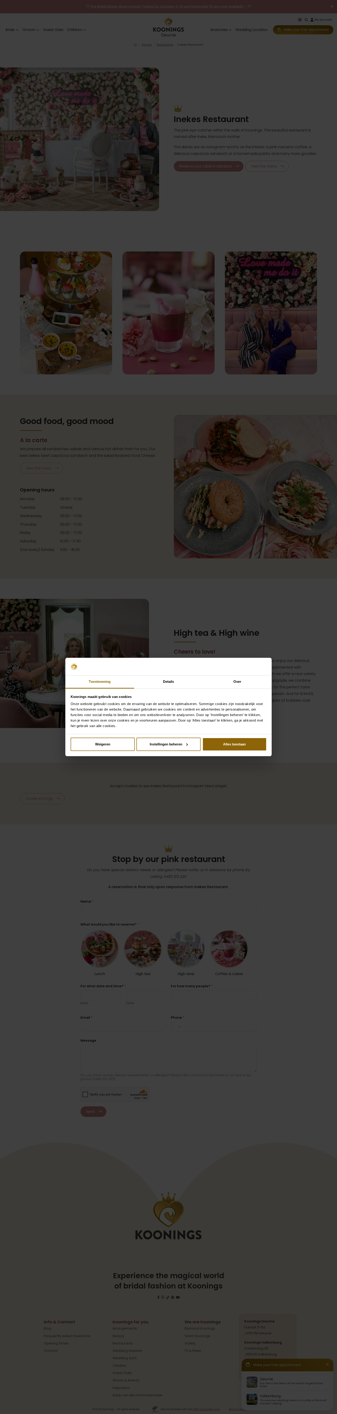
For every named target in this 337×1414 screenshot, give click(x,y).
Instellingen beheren (166, 744)
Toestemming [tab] (99, 681)
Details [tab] (168, 681)
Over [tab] (237, 681)
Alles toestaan (234, 744)
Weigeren (102, 744)
